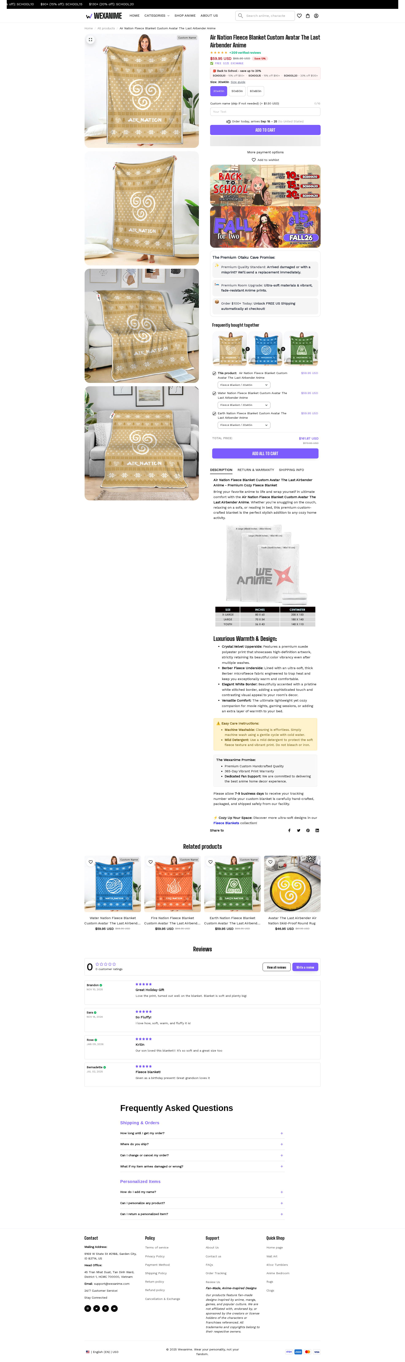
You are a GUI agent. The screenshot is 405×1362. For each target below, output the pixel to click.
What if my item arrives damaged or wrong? (151, 1166)
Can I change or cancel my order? (144, 1155)
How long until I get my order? (142, 1133)
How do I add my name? (138, 1192)
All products (106, 28)
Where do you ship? (134, 1144)
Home (88, 28)
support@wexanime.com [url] (112, 1283)
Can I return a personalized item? (144, 1214)
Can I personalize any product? (142, 1203)
